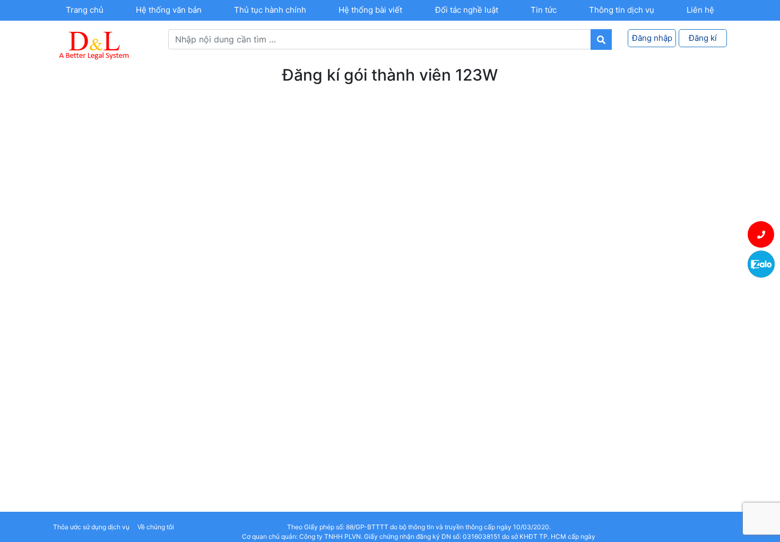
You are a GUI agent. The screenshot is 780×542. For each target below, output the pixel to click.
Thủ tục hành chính (270, 10)
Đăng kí (703, 38)
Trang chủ (84, 10)
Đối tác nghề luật (466, 10)
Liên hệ (700, 10)
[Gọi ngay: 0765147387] (761, 234)
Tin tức (544, 10)
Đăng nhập (652, 38)
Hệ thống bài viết (370, 10)
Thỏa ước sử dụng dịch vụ (91, 527)
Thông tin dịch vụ (621, 10)
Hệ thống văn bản (169, 10)
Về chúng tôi (155, 527)
